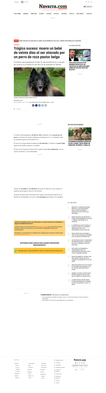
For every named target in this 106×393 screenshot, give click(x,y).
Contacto (58, 362)
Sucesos (17, 367)
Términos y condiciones (60, 295)
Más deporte (44, 367)
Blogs (29, 365)
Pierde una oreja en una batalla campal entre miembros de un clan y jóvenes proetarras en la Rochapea (50, 40)
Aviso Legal (58, 374)
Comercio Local (42, 226)
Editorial (17, 377)
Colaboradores (31, 363)
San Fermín (17, 13)
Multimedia (80, 13)
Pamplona (34, 13)
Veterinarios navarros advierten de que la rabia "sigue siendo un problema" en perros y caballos (79, 143)
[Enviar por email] (42, 105)
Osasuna (48, 13)
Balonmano (43, 363)
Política (17, 365)
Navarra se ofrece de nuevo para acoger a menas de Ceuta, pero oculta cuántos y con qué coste (81, 275)
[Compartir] (33, 105)
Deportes (29, 372)
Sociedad (17, 371)
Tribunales (17, 369)
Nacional (64, 13)
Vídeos (42, 378)
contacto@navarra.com (22, 234)
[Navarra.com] (53, 6)
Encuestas (30, 367)
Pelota (29, 377)
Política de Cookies (60, 367)
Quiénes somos (59, 360)
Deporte (56, 13)
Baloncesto (30, 375)
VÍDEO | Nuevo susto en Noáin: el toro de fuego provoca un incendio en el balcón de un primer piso (82, 235)
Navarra (25, 13)
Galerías (43, 376)
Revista (71, 13)
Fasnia (51, 137)
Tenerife (18, 109)
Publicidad (58, 365)
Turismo (58, 380)
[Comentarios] (45, 105)
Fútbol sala (43, 365)
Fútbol (29, 373)
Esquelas (89, 13)
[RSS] (84, 363)
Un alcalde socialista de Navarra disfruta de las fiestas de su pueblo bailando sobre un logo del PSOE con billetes (79, 66)
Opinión (41, 13)
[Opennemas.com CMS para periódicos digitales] (80, 367)
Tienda (57, 383)
